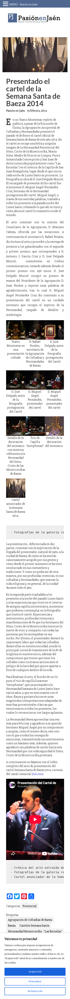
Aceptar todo (35, 971)
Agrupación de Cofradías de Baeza (30, 920)
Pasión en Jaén (35, 18)
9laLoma (37, 774)
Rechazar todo (35, 991)
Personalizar (35, 981)
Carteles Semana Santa (34, 926)
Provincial (29, 906)
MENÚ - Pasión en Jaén (23, 4)
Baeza (11, 926)
